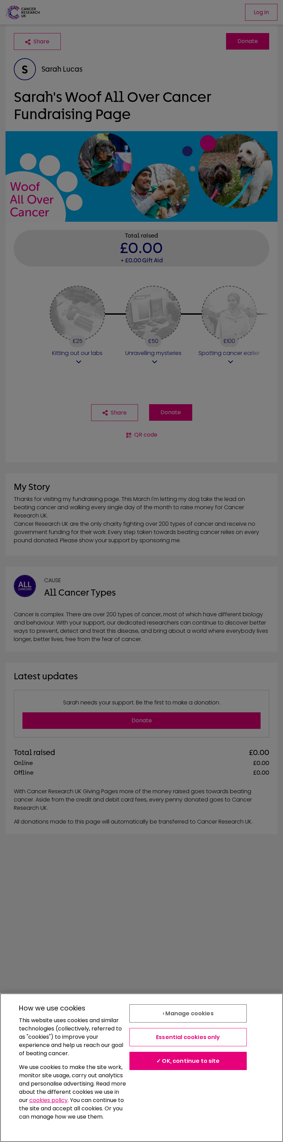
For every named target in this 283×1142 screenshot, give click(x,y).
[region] (141, 1067)
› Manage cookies (188, 1013)
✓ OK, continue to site (188, 1061)
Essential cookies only (188, 1037)
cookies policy (48, 1100)
